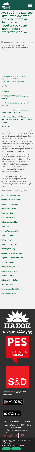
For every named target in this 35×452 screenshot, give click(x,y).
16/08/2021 (14, 79)
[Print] (6, 86)
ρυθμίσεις (21, 445)
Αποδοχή (6, 449)
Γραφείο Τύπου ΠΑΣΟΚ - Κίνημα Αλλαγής (17, 76)
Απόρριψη (16, 449)
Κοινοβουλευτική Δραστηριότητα (14, 81)
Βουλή (3, 303)
